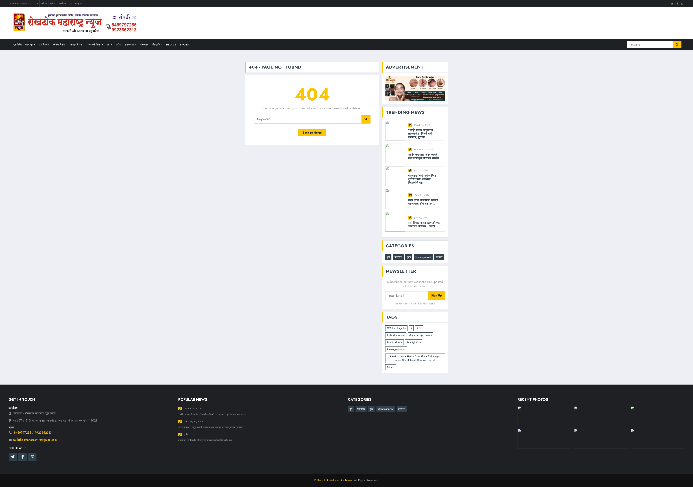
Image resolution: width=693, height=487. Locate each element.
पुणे (410, 125)
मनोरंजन (62, 3)
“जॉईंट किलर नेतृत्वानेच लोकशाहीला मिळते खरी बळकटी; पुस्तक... (420, 133)
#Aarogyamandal (396, 349)
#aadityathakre (394, 342)
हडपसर (439, 257)
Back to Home (312, 133)
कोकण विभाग (59, 44)
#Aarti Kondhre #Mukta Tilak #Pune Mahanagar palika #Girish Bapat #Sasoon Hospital (415, 358)
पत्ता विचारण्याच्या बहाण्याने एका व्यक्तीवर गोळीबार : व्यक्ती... (424, 224)
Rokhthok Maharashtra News (334, 480)
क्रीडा (53, 3)
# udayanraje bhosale (420, 335)
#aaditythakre (414, 342)
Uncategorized (423, 257)
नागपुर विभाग (76, 44)
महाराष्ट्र (29, 44)
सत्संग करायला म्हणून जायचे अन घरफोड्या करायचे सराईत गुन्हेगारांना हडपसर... (211, 427)
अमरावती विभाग (94, 44)
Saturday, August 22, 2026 (24, 3)
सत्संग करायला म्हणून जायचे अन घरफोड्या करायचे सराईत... (424, 156)
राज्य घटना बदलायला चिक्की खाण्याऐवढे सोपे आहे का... (423, 201)
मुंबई (409, 257)
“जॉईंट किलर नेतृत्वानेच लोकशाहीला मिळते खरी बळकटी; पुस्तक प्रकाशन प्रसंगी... (213, 414)
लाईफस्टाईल (130, 44)
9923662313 (43, 433)
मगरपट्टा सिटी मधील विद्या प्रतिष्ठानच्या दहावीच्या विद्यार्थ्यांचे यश (422, 179)
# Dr (419, 328)
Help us (171, 44)
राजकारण (144, 44)
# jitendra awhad (396, 335)
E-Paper (184, 44)
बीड (410, 195)
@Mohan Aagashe (396, 328)
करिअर (44, 3)
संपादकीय (156, 44)
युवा (70, 3)
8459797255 (22, 433)
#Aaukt (390, 367)
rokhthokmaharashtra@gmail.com (35, 440)
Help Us (78, 3)
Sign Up (436, 295)
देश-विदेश (17, 44)
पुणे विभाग (43, 44)
